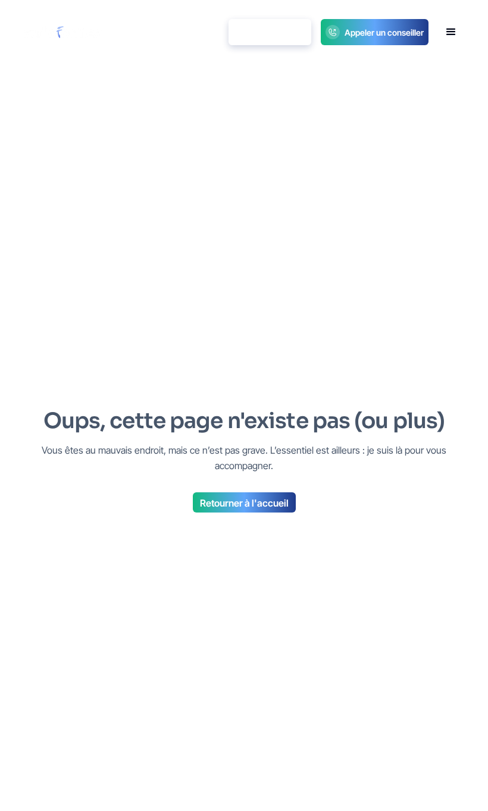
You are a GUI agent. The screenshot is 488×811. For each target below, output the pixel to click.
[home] (63, 31)
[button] (451, 32)
